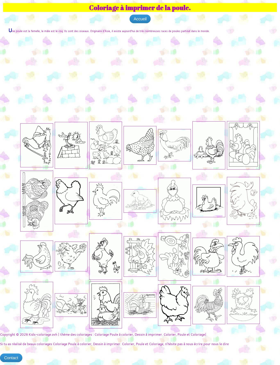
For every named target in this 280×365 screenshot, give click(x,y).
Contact (11, 358)
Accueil (140, 19)
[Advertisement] (140, 67)
